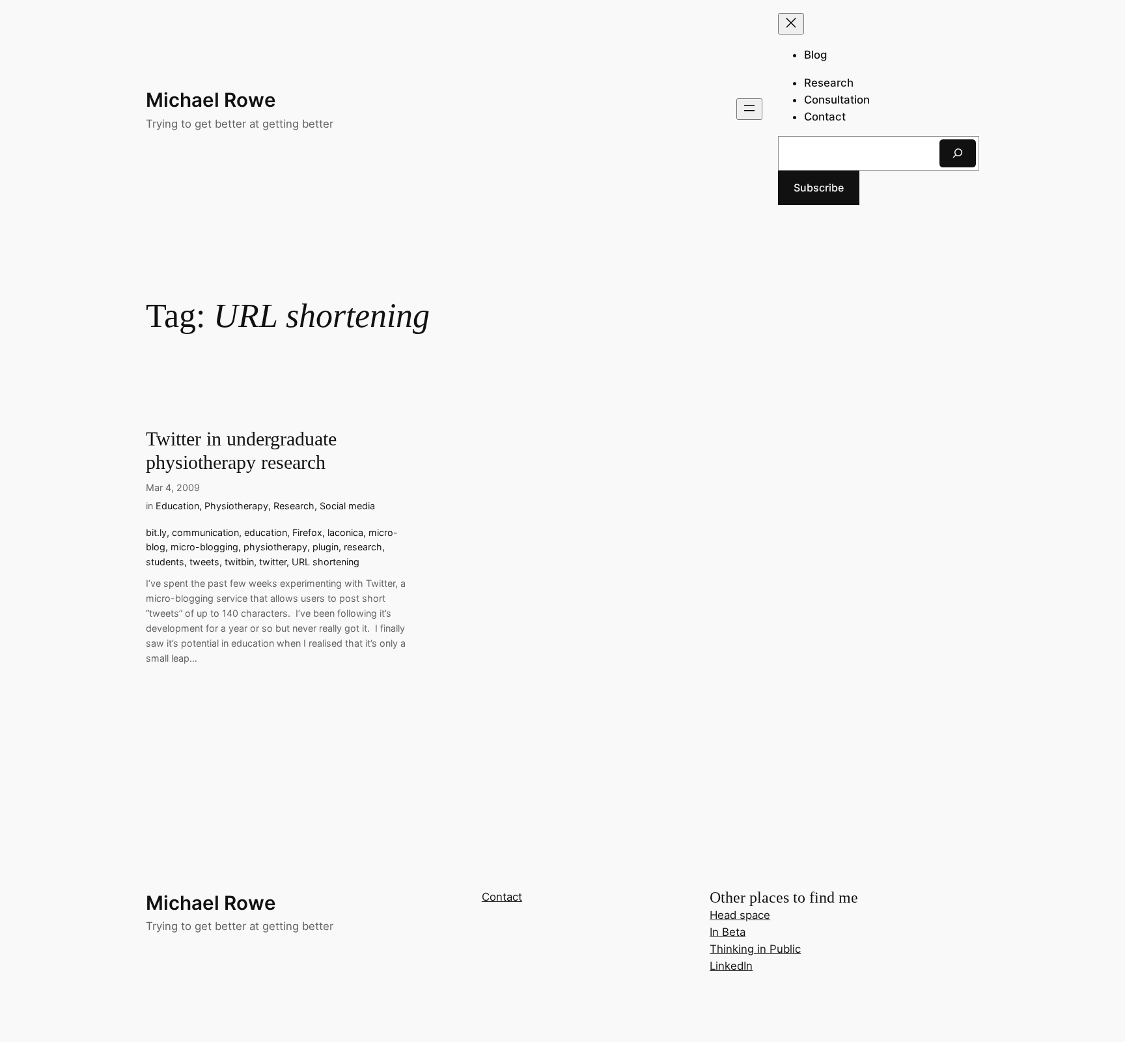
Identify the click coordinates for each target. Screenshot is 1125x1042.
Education (177, 505)
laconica (345, 532)
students (165, 561)
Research (293, 505)
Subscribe (819, 187)
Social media (347, 505)
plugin (325, 546)
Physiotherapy (236, 505)
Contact (502, 896)
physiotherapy (275, 546)
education (265, 532)
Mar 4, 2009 (173, 487)
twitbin (239, 561)
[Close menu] (791, 24)
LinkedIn (731, 965)
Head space (740, 915)
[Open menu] (749, 109)
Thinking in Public (755, 948)
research (363, 546)
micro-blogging (204, 546)
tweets (204, 561)
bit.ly (156, 532)
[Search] (957, 153)
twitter (272, 561)
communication (205, 532)
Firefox (307, 532)
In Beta (727, 931)
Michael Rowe (211, 99)
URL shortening (325, 561)
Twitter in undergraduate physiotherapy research (241, 451)
